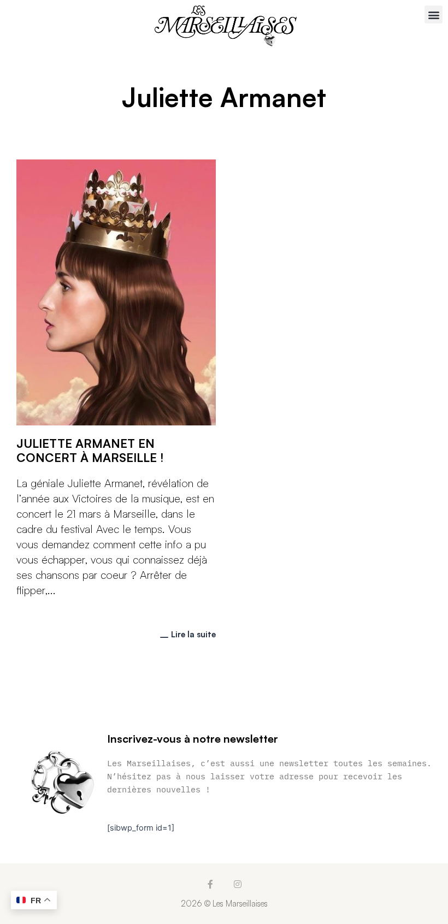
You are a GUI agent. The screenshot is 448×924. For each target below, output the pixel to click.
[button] (434, 14)
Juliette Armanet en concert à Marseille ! (90, 450)
